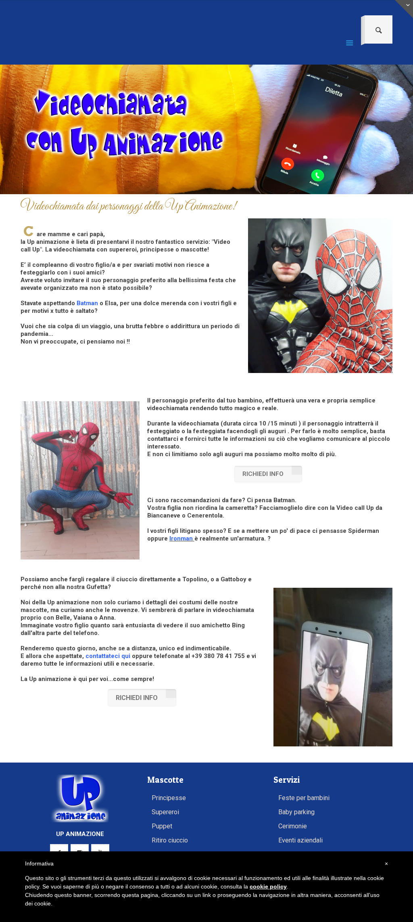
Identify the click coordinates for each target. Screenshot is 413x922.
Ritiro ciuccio (170, 840)
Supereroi (165, 812)
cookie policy (268, 886)
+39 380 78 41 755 (218, 656)
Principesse (169, 798)
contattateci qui (108, 656)
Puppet (162, 826)
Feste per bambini (304, 798)
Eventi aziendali (300, 840)
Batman (87, 303)
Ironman (181, 538)
